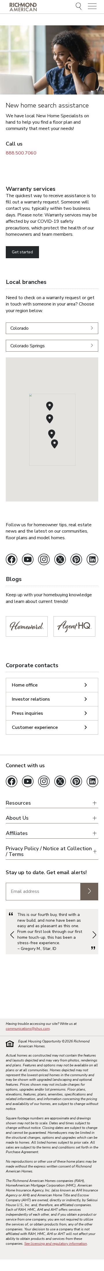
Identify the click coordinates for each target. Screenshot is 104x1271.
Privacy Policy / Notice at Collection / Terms (49, 851)
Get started (22, 252)
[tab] (52, 685)
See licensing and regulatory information (55, 1243)
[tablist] (52, 706)
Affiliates (17, 833)
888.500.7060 (21, 153)
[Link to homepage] (23, 7)
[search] (79, 7)
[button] (51, 434)
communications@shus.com (28, 1028)
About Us (17, 818)
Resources (18, 803)
